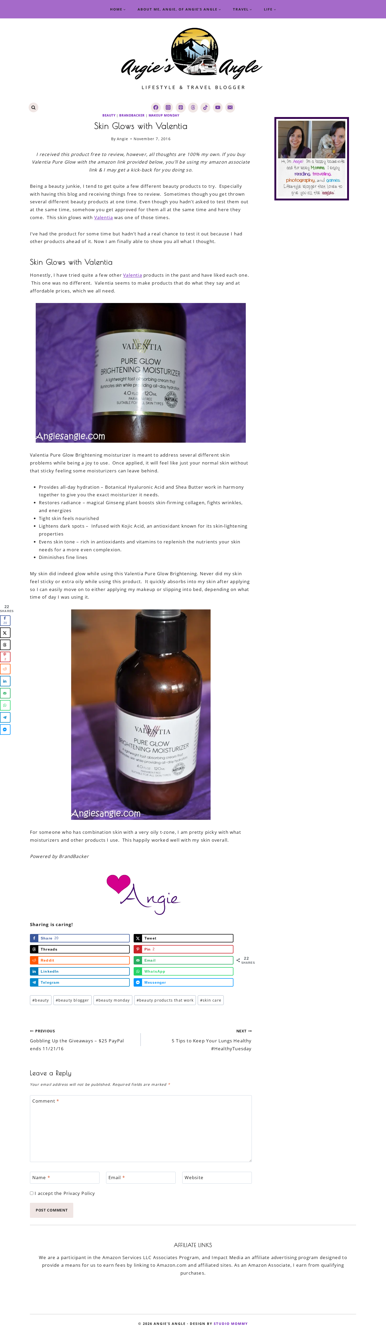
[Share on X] (5, 633)
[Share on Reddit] (5, 669)
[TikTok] (205, 107)
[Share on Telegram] (5, 717)
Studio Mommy (231, 1323)
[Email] (230, 107)
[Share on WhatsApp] (5, 705)
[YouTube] (218, 107)
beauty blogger (72, 1000)
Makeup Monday (164, 115)
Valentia (103, 217)
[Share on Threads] (5, 645)
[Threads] (193, 107)
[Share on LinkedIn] (5, 681)
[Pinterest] (180, 107)
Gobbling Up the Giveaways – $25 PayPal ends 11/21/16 (77, 1040)
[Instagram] (168, 107)
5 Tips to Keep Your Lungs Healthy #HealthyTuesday (212, 1040)
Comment (45, 1101)
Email (116, 1177)
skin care (210, 1000)
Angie (122, 138)
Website (194, 1177)
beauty (109, 115)
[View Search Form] (33, 107)
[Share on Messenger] (5, 729)
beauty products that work (165, 1000)
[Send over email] (5, 693)
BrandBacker (132, 115)
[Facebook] (156, 107)
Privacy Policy (79, 1193)
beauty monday (113, 1000)
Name (41, 1177)
